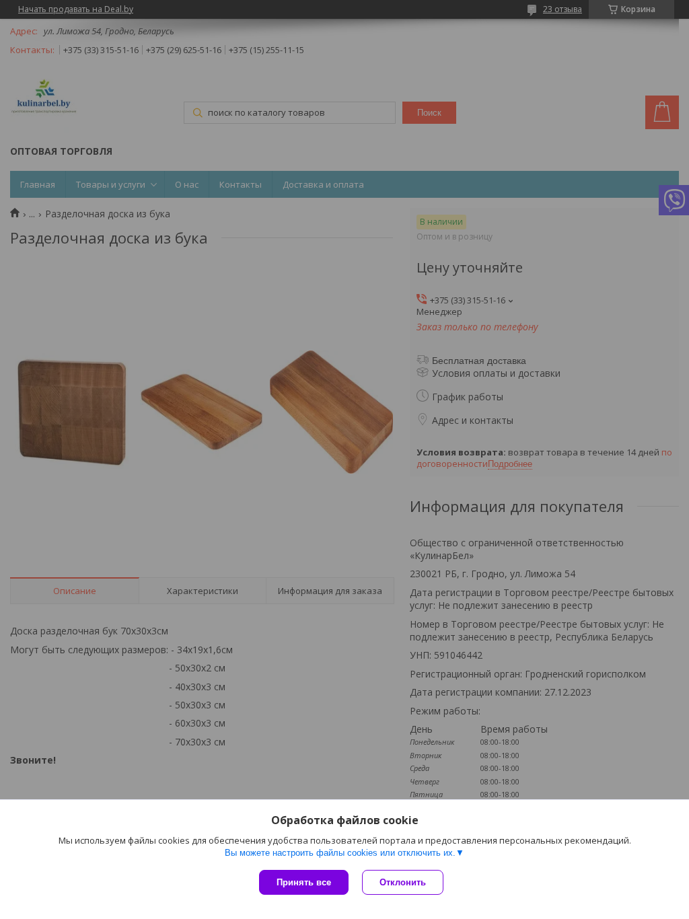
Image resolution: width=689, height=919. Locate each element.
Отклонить (402, 882)
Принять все (304, 882)
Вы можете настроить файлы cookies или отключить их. (340, 853)
